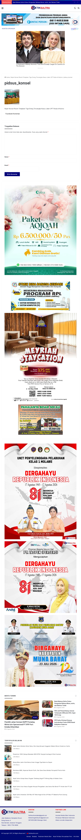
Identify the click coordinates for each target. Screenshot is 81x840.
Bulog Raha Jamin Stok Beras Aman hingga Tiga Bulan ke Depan (32, 762)
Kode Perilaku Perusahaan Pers (62, 836)
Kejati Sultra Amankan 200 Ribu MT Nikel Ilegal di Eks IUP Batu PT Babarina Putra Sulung (40, 794)
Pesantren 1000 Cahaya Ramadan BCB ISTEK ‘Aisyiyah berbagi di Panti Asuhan (37, 754)
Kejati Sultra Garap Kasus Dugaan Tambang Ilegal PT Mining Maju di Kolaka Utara (37, 778)
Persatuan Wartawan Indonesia (65, 818)
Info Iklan (76, 836)
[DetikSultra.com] (40, 8)
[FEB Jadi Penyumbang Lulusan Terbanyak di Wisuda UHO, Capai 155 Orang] (47, 713)
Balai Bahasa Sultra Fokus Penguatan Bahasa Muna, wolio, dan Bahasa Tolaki (64, 703)
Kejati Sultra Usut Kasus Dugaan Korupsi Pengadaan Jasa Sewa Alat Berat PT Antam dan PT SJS (42, 786)
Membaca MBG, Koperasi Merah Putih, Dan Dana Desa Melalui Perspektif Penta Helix (39, 770)
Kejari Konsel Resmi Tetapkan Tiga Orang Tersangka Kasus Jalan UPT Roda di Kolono (37, 77)
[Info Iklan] (40, 19)
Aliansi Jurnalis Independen (64, 820)
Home (8, 77)
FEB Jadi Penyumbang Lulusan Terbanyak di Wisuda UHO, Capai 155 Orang (36, 2)
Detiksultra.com (33, 833)
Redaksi (34, 836)
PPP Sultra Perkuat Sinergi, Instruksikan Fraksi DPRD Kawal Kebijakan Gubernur (64, 722)
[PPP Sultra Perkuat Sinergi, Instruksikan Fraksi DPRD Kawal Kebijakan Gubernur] (47, 723)
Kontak (29, 836)
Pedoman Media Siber (45, 836)
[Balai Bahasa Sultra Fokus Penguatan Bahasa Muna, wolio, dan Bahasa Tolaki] (47, 704)
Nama (7, 157)
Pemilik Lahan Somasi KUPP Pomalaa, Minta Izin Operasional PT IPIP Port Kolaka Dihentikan (20, 724)
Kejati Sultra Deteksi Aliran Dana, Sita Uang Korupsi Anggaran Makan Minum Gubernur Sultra (41, 746)
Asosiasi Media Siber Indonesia (65, 815)
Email (7, 165)
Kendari (7, 823)
